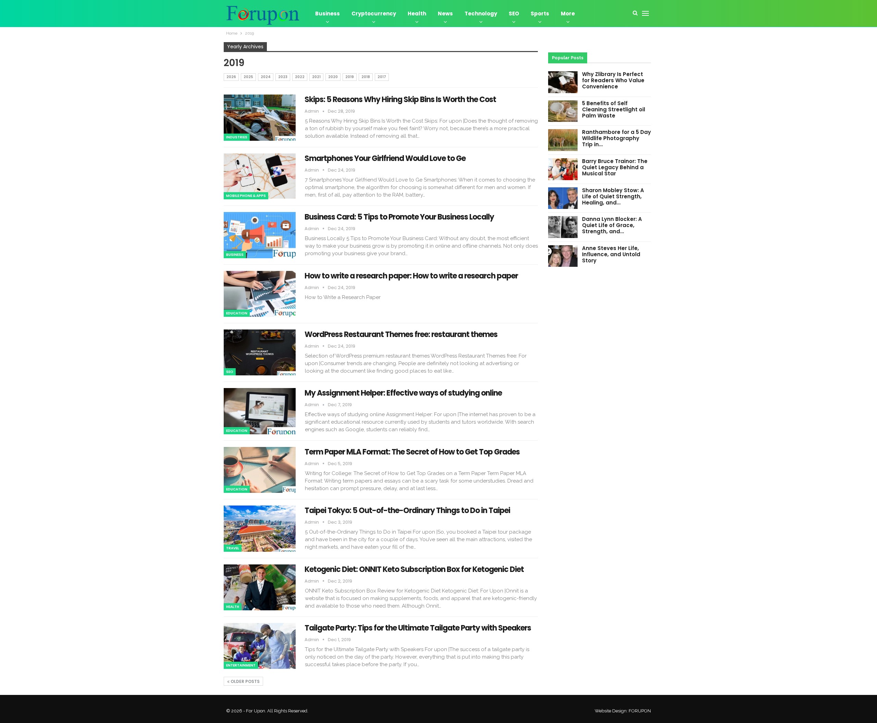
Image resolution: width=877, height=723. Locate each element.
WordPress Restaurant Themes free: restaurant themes (401, 334)
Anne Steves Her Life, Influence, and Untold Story (611, 254)
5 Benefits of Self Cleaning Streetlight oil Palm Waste (613, 109)
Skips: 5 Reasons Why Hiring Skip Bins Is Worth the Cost (400, 99)
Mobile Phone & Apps (246, 195)
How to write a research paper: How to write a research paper (411, 276)
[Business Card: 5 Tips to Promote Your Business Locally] (260, 235)
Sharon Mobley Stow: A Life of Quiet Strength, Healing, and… (613, 196)
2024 (266, 76)
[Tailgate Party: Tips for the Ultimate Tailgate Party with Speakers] (260, 646)
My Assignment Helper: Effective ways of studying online (403, 393)
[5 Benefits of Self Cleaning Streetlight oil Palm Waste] (563, 111)
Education (236, 313)
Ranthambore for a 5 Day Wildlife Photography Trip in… (616, 138)
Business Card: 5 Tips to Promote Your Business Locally (399, 217)
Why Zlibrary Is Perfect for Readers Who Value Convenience (613, 80)
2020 (333, 76)
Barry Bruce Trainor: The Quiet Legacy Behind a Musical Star (614, 167)
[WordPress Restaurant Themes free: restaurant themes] (260, 352)
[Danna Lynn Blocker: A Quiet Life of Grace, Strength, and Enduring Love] (563, 227)
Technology (481, 13)
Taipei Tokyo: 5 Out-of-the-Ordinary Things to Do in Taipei (407, 510)
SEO (514, 13)
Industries (236, 137)
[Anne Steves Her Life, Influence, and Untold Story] (563, 256)
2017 (382, 76)
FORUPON (640, 710)
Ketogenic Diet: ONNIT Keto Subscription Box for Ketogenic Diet (414, 569)
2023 (282, 76)
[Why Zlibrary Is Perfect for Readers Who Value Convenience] (563, 82)
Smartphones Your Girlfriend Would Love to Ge (385, 158)
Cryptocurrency (373, 13)
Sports (540, 13)
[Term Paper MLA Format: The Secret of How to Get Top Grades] (260, 470)
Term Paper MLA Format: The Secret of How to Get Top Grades (412, 452)
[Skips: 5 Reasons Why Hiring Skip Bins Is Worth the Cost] (260, 117)
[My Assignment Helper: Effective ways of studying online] (260, 411)
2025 (248, 76)
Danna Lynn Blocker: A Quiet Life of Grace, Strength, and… (612, 225)
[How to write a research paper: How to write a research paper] (260, 294)
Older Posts (245, 681)
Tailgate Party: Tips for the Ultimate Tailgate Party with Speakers (418, 628)
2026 (231, 76)
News (445, 13)
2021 (316, 76)
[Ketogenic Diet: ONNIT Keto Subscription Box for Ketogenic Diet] (260, 587)
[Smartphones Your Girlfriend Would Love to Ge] (260, 176)
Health (417, 13)
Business (327, 13)
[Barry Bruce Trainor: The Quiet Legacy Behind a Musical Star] (563, 169)
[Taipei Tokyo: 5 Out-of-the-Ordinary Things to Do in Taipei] (260, 528)
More (568, 13)
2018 (365, 76)
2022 (300, 76)
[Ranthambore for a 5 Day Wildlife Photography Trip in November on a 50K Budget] (563, 140)
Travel (232, 548)
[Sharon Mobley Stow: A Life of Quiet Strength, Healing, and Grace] (563, 198)
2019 (349, 76)
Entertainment (241, 665)
